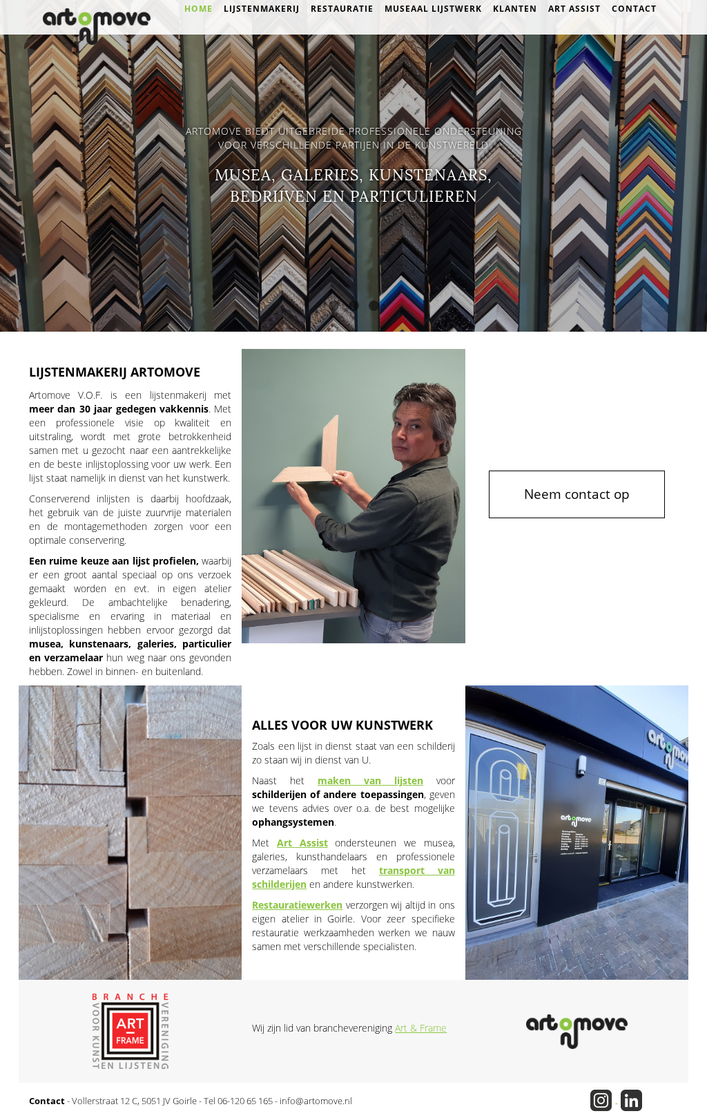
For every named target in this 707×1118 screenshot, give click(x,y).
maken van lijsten (370, 780)
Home (198, 9)
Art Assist (574, 9)
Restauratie (342, 9)
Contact (634, 9)
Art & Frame (421, 1027)
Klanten (515, 9)
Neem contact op (577, 494)
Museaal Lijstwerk (433, 9)
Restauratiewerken (297, 904)
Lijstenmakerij (262, 9)
